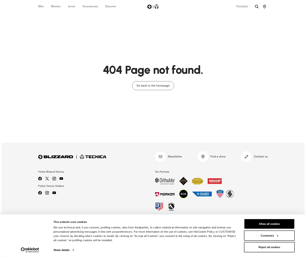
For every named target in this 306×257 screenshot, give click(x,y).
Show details (61, 249)
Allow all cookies (269, 223)
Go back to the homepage (153, 85)
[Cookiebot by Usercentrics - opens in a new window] (30, 250)
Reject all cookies (269, 247)
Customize (267, 235)
